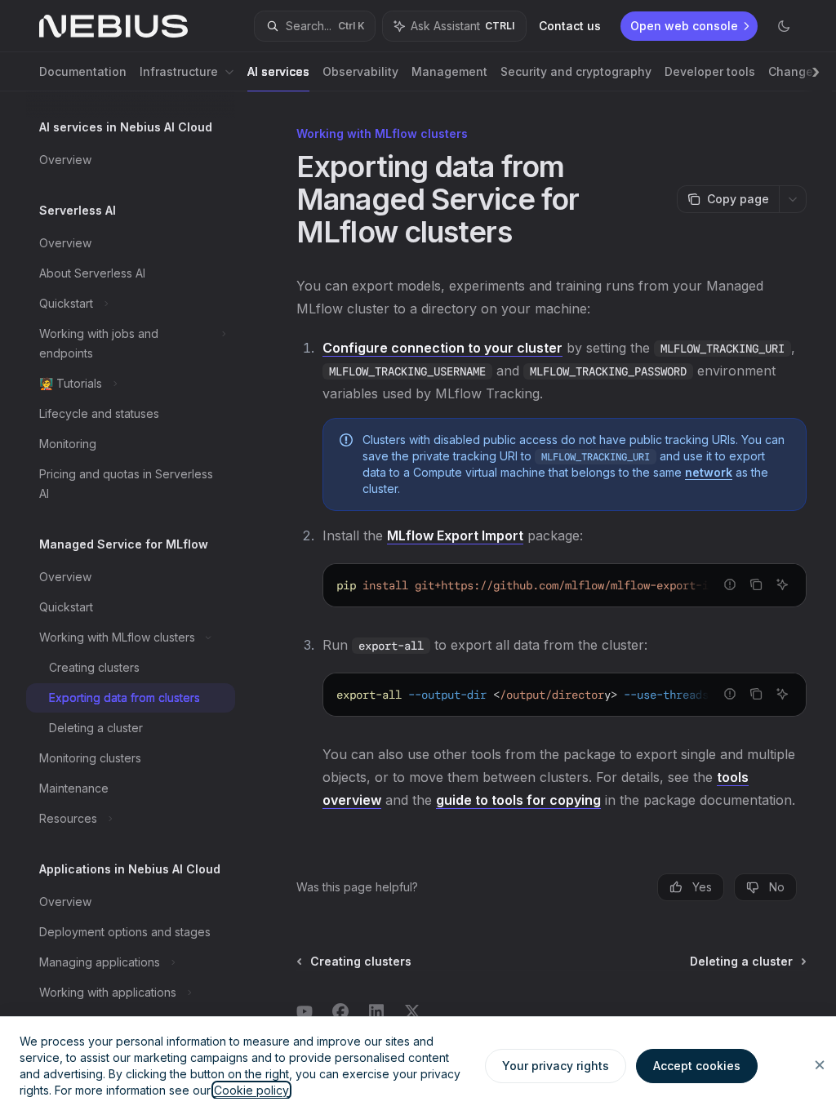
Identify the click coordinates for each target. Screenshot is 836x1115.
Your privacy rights (555, 1066)
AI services (278, 71)
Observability (360, 71)
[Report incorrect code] (729, 584)
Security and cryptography (575, 71)
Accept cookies (696, 1066)
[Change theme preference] (784, 26)
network (708, 472)
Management (449, 71)
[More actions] (793, 199)
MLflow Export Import (455, 535)
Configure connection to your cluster (442, 348)
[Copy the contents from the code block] (756, 584)
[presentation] (143, 603)
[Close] (820, 1065)
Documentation (83, 71)
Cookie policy (251, 1090)
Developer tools (710, 71)
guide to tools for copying (518, 800)
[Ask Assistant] (782, 584)
